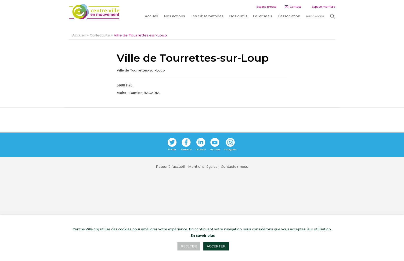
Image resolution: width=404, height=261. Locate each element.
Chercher (332, 16)
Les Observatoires (207, 16)
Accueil (151, 16)
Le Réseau (262, 16)
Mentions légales (202, 166)
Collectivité (100, 35)
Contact (295, 6)
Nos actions (174, 16)
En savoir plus (203, 235)
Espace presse (266, 6)
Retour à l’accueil (170, 166)
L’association (289, 16)
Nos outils (238, 16)
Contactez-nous (234, 166)
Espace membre (323, 6)
